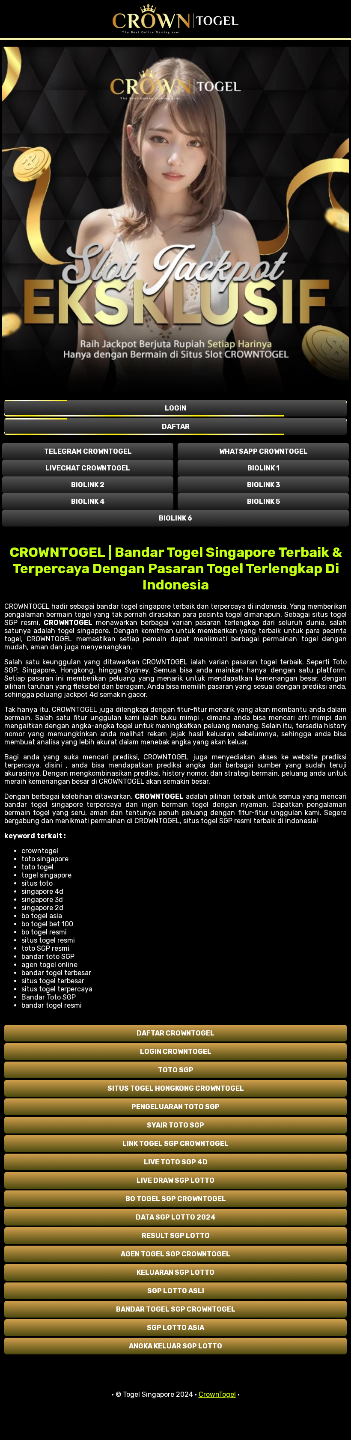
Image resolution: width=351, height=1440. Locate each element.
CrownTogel (217, 1394)
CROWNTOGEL (68, 623)
